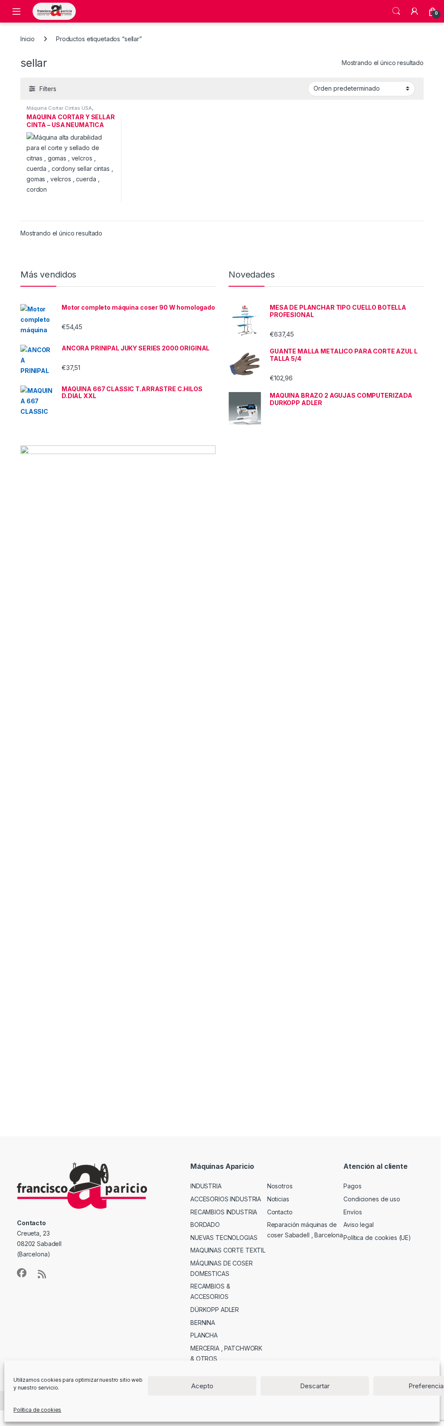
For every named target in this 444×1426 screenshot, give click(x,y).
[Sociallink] (21, 1273)
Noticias (278, 1199)
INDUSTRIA (206, 1186)
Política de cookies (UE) (377, 1237)
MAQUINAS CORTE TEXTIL (227, 1250)
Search (396, 11)
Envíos (352, 1212)
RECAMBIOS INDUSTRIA (223, 1212)
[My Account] (414, 11)
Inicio (27, 39)
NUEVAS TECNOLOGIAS (223, 1237)
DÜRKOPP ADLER (214, 1309)
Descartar (315, 1386)
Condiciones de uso (371, 1199)
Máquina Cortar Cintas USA (59, 108)
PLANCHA (204, 1335)
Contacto (280, 1212)
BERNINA (202, 1322)
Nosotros (280, 1186)
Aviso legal (358, 1224)
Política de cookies (37, 1409)
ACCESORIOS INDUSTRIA (225, 1199)
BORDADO (205, 1224)
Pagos (352, 1186)
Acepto (202, 1386)
